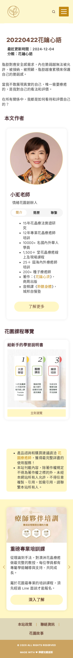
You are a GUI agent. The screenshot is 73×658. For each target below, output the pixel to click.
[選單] (64, 11)
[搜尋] (53, 11)
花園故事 (36, 633)
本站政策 (25, 624)
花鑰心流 (43, 277)
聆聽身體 (44, 287)
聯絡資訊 (47, 624)
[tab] (19, 213)
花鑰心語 (25, 54)
